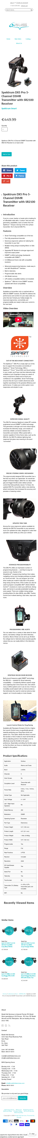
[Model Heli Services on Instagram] (6, 1025)
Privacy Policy (17, 1111)
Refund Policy (7, 1111)
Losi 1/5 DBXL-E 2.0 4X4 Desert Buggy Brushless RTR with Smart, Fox (28, 976)
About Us (19, 43)
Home (8, 39)
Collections (10, 994)
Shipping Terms (28, 1109)
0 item (15, 5)
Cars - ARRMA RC (20, 994)
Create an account (22, 2)
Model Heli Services (20, 1115)
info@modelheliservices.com (15, 1083)
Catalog (28, 39)
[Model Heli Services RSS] (9, 1025)
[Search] (31, 9)
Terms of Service (29, 1111)
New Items (18, 39)
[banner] (19, 25)
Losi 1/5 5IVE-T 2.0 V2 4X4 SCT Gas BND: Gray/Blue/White (8, 945)
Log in (12, 2)
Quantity (4, 125)
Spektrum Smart (9, 109)
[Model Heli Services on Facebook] (3, 1025)
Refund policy (18, 1112)
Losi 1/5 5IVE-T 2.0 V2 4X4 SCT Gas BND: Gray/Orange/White (28, 945)
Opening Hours (9, 1109)
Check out (24, 5)
